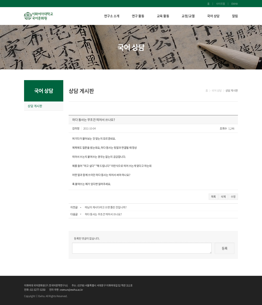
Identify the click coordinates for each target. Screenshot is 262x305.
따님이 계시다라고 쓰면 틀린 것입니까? (106, 207)
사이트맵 (220, 3)
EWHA (234, 3)
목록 (213, 197)
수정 (233, 197)
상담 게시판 (35, 106)
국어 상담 (213, 16)
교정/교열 (188, 16)
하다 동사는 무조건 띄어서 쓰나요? (103, 214)
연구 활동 (138, 16)
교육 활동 (163, 16)
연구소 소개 (111, 16)
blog (93, 296)
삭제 (223, 197)
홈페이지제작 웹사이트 (79, 296)
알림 (235, 16)
